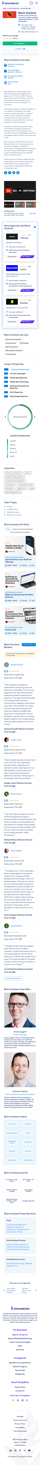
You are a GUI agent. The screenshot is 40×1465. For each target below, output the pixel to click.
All (8, 529)
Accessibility (20, 1427)
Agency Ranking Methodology (20, 1338)
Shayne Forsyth (17, 665)
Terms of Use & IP (20, 1420)
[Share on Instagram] (17, 172)
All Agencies (20, 1374)
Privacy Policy (20, 1424)
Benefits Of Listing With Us (20, 1363)
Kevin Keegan (16, 851)
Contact (19, 49)
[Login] (31, 3)
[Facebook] (20, 1450)
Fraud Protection (20, 1431)
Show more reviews (13, 978)
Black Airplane (27, 12)
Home (4, 8)
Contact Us (20, 1391)
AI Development (10, 343)
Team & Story (20, 1387)
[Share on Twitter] (9, 172)
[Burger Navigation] (36, 3)
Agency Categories (20, 1335)
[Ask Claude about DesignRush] (13, 1400)
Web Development (11, 347)
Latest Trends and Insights (20, 1342)
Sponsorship (20, 1370)
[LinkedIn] (11, 1450)
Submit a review (28, 644)
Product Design (10, 354)
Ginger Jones (16, 740)
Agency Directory (13, 8)
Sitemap (20, 1416)
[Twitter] (25, 1450)
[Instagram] (15, 1450)
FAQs (20, 1346)
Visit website (19, 43)
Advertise (20, 1350)
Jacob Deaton (16, 926)
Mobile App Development (13, 350)
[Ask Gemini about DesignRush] (18, 1400)
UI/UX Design (24, 343)
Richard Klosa (16, 794)
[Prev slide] (5, 416)
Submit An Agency (20, 1366)
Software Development (13, 339)
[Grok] (27, 1400)
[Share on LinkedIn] (13, 172)
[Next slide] (34, 416)
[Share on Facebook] (5, 172)
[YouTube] (29, 1450)
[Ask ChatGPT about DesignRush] (22, 1400)
